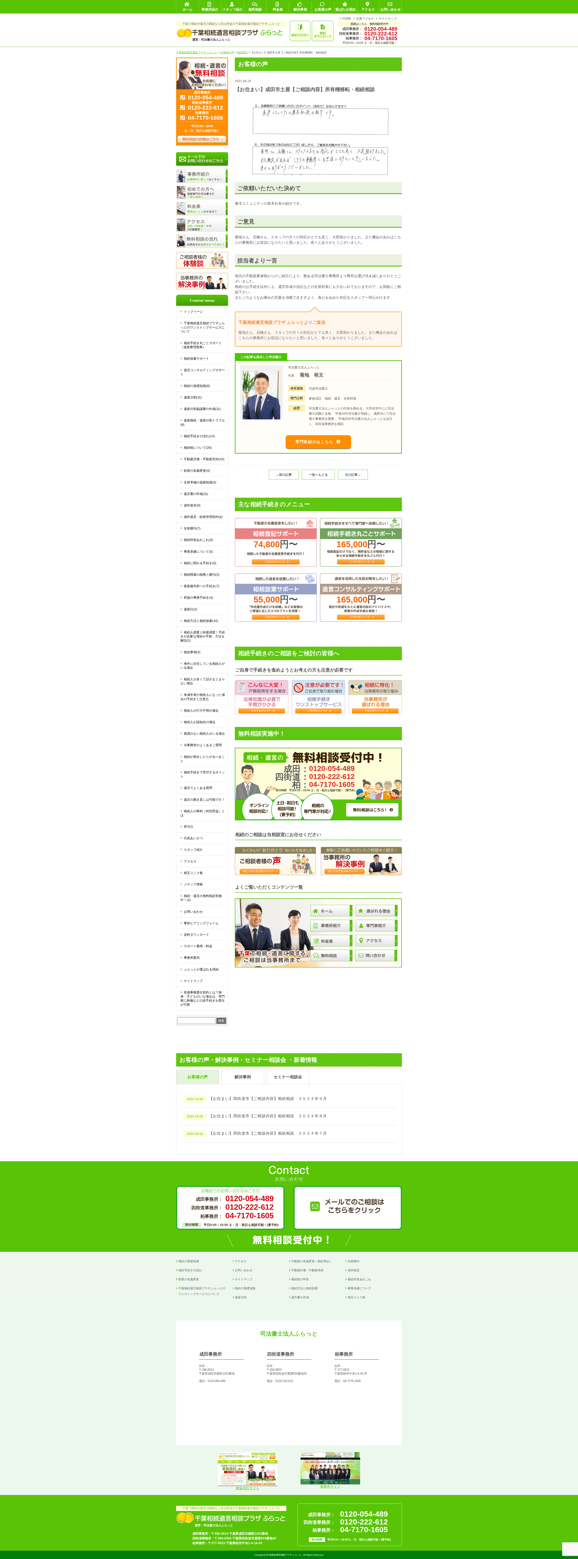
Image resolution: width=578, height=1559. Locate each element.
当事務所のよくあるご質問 (203, 745)
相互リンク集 (193, 873)
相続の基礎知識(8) (197, 386)
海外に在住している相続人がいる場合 (202, 665)
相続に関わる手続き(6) (200, 563)
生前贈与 (353, 1261)
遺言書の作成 (300, 1297)
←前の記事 (284, 474)
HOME (346, 18)
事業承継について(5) (198, 551)
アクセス (190, 861)
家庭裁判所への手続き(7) (201, 586)
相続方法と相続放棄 (304, 1288)
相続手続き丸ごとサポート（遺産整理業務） (201, 345)
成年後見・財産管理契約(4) (203, 517)
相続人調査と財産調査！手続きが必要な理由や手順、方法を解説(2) (202, 636)
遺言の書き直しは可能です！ (204, 799)
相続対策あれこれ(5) (198, 540)
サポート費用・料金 (198, 946)
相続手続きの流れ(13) (199, 436)
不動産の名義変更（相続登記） (311, 1261)
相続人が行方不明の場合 (201, 710)
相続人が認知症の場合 (199, 722)
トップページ (193, 311)
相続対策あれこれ (359, 1279)
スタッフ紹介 (193, 849)
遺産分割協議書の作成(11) (202, 409)
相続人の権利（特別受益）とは (202, 813)
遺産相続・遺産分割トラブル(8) (202, 422)
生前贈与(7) (192, 528)
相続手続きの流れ (190, 1270)
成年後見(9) (192, 505)
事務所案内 (192, 957)
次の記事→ (353, 474)
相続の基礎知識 (188, 1261)
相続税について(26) (198, 447)
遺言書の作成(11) (196, 494)
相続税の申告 (300, 1279)
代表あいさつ (193, 838)
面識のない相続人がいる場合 (204, 733)
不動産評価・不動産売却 (307, 1270)
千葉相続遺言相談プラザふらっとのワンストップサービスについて (202, 327)
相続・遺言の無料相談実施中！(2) (201, 898)
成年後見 (353, 1270)
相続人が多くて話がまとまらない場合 (202, 681)
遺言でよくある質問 (198, 788)
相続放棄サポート (196, 358)
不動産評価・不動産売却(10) (204, 459)
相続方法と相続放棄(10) (201, 621)
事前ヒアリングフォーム (201, 923)
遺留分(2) (190, 609)
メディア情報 (193, 884)
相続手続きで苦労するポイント (202, 774)
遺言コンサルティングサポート (202, 372)
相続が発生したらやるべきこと (202, 759)
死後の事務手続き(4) (198, 597)
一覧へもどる (318, 474)
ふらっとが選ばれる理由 (201, 969)
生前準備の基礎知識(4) (200, 482)
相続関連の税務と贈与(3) (201, 574)
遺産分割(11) (193, 397)
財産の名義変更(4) (197, 470)
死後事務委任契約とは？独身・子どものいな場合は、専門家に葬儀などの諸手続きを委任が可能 (202, 999)
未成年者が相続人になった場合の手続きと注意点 (202, 697)
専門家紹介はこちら (314, 442)
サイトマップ (388, 18)
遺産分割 (241, 1297)
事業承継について (359, 1288)
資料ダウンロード (196, 934)
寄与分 (188, 826)
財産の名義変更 (188, 1279)
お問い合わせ (193, 911)
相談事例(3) (192, 652)
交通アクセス (365, 18)
